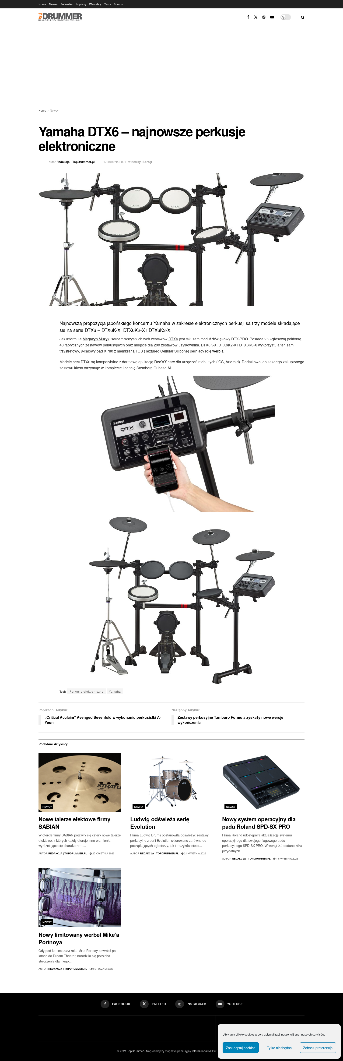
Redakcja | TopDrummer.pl (75, 161)
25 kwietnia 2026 (103, 853)
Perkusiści (67, 4)
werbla (218, 351)
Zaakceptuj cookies (241, 1047)
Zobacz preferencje (317, 1047)
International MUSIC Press (208, 1051)
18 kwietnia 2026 (286, 858)
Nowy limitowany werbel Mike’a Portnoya (78, 938)
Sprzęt (147, 161)
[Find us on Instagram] (264, 17)
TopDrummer (135, 1051)
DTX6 (173, 339)
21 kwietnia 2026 (194, 853)
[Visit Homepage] (60, 17)
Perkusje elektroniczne (87, 691)
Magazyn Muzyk (96, 339)
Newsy (53, 4)
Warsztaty (95, 4)
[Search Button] (302, 17)
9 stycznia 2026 (102, 968)
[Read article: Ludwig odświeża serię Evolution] (171, 782)
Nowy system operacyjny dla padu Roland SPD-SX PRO (259, 822)
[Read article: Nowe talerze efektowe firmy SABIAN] (79, 782)
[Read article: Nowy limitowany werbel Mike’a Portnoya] (79, 897)
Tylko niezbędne (279, 1047)
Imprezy (81, 4)
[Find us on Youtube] (272, 17)
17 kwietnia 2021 (114, 161)
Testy (107, 4)
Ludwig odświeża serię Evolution (159, 822)
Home (42, 4)
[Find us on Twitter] (256, 17)
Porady (118, 4)
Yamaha (115, 691)
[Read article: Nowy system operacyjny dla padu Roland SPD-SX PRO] (263, 782)
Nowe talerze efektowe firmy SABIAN (74, 822)
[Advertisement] (172, 61)
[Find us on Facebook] (248, 17)
